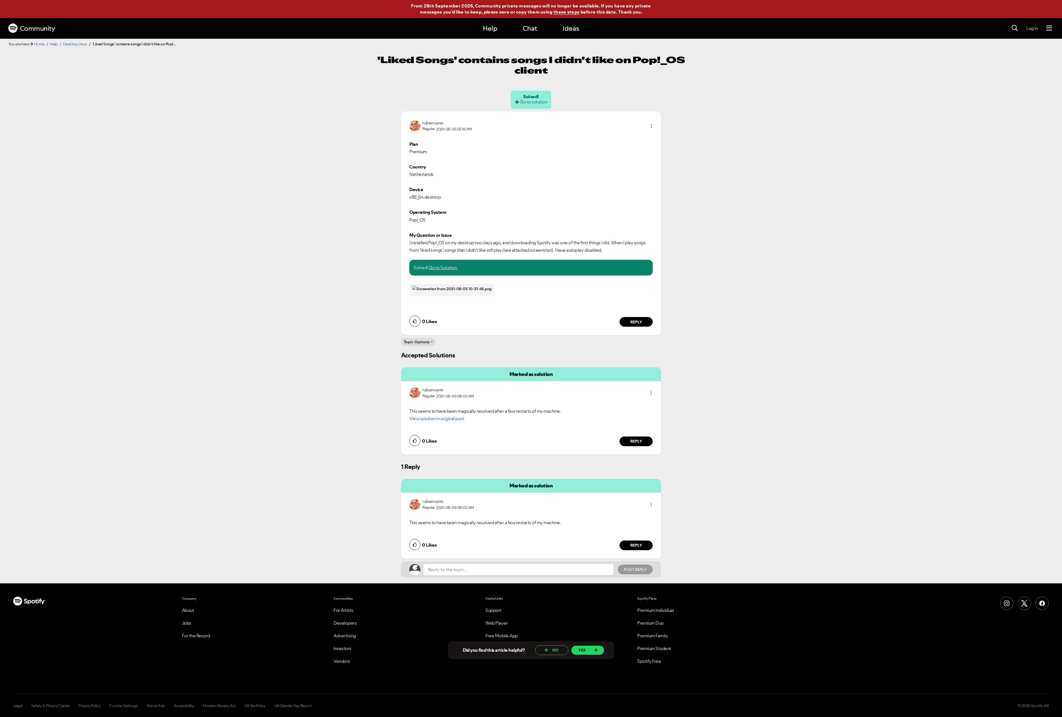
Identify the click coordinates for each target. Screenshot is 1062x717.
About (188, 610)
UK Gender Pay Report (293, 705)
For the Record (196, 636)
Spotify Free (649, 661)
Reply (636, 322)
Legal (17, 705)
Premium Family (652, 636)
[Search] (1014, 28)
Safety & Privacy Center (50, 705)
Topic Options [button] (417, 342)
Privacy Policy (89, 705)
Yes (582, 650)
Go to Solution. (443, 267)
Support (493, 610)
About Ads (156, 705)
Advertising (345, 636)
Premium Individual (655, 610)
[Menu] (1049, 28)
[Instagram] (1006, 603)
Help (490, 28)
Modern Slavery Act (219, 705)
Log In (1032, 28)
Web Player (496, 623)
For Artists (343, 610)
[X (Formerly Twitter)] (1024, 603)
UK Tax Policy (255, 705)
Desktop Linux (75, 44)
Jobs (186, 623)
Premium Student (654, 648)
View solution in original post (436, 418)
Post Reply (635, 569)
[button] (651, 126)
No (555, 650)
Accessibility (184, 705)
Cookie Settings (123, 705)
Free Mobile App (501, 636)
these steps (566, 12)
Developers (345, 623)
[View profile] (414, 125)
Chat (530, 28)
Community (37, 28)
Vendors (342, 661)
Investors (343, 648)
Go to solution (533, 102)
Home (39, 44)
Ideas (571, 28)
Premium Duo (650, 623)
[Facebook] (1042, 603)
